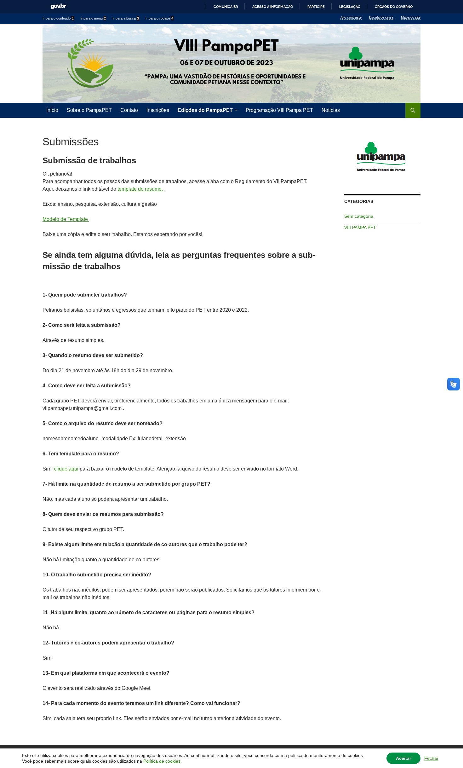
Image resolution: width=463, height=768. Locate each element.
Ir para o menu (93, 18)
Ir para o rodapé (159, 18)
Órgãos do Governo (394, 6)
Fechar (431, 758)
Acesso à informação (272, 6)
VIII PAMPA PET (360, 227)
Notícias (331, 110)
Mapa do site (410, 17)
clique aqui (66, 468)
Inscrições (157, 110)
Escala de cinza (381, 17)
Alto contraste (351, 17)
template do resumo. (140, 189)
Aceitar (403, 758)
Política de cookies (161, 761)
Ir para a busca (125, 18)
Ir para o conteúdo (58, 18)
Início (52, 110)
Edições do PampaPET (205, 110)
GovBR (58, 6)
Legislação (349, 6)
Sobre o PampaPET (89, 110)
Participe (316, 6)
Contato (129, 110)
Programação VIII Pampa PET (279, 110)
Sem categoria (358, 216)
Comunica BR (226, 6)
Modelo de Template (66, 219)
